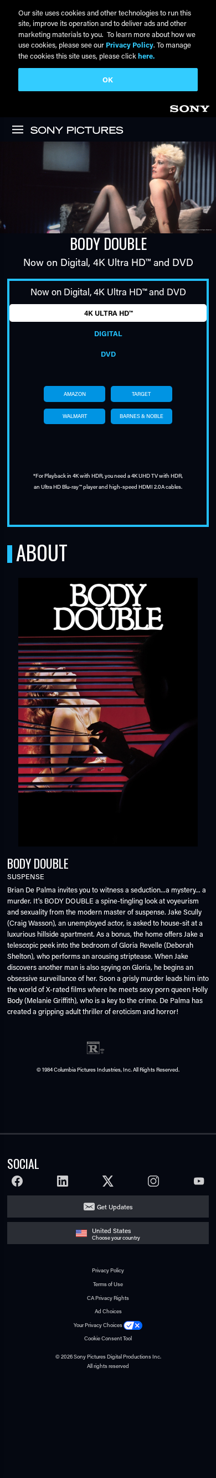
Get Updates (114, 1207)
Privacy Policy (108, 1270)
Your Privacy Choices (98, 1325)
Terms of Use (108, 1284)
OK (107, 79)
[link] (189, 107)
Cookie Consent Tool (108, 1338)
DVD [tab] (108, 353)
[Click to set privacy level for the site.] (133, 1325)
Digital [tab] (108, 333)
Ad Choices (108, 1311)
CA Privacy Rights (108, 1298)
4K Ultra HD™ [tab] (108, 313)
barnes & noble (141, 416)
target (141, 394)
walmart (75, 416)
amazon (75, 394)
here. (146, 55)
